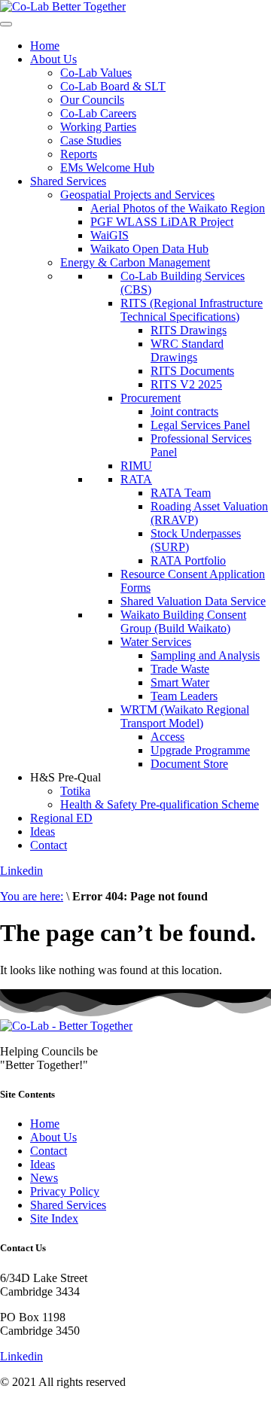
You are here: (31, 896)
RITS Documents (192, 370)
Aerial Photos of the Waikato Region (177, 208)
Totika (75, 790)
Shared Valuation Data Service (193, 601)
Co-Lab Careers (98, 113)
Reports (78, 154)
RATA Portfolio (188, 560)
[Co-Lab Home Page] (63, 6)
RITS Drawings (189, 330)
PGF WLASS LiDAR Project (161, 221)
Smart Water (180, 682)
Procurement (150, 397)
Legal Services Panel (200, 425)
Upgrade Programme (200, 750)
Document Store (189, 763)
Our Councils (92, 99)
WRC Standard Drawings (187, 350)
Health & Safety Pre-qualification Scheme (159, 804)
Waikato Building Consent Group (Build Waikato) (183, 621)
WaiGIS (109, 235)
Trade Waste (180, 668)
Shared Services (68, 181)
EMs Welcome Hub (107, 167)
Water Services (155, 641)
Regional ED (61, 818)
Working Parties (98, 126)
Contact (48, 845)
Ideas (42, 831)
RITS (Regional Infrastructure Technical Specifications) (191, 310)
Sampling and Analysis (205, 655)
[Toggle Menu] (6, 24)
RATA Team (181, 492)
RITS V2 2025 (186, 384)
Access (167, 736)
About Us (53, 59)
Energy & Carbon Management (135, 262)
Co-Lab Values (96, 72)
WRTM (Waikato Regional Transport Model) (184, 716)
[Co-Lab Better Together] (66, 1025)
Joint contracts (184, 411)
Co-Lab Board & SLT (113, 86)
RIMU (136, 465)
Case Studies (90, 140)
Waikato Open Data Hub (149, 248)
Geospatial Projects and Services (137, 194)
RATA (136, 479)
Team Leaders (184, 696)
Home (44, 45)
